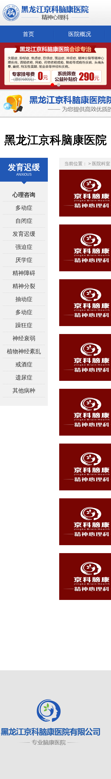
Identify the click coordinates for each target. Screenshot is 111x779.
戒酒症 (23, 364)
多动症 (23, 208)
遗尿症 (23, 377)
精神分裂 (24, 286)
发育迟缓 (24, 234)
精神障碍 (24, 273)
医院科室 (101, 163)
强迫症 (23, 247)
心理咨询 (24, 195)
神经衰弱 (24, 338)
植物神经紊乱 (24, 351)
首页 (28, 34)
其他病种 (24, 390)
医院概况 (79, 34)
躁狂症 (23, 325)
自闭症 (23, 221)
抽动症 (23, 299)
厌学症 (23, 260)
